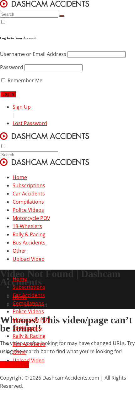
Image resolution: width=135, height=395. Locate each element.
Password (11, 67)
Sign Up (22, 106)
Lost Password (30, 123)
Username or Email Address (33, 54)
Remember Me (24, 80)
